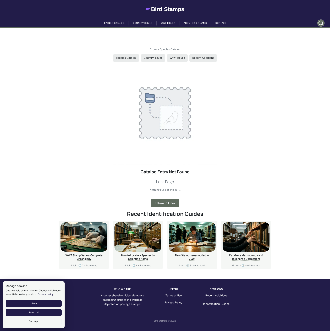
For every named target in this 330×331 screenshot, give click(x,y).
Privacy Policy (173, 302)
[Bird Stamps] (165, 9)
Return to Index (165, 203)
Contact (220, 23)
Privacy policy (45, 294)
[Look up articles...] (320, 23)
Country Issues (142, 23)
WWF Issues (168, 23)
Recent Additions (203, 58)
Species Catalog (114, 23)
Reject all (34, 312)
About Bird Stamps (195, 23)
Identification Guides (216, 304)
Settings (33, 321)
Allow (34, 303)
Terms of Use (174, 295)
